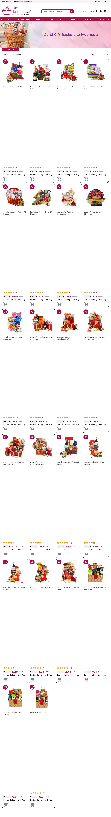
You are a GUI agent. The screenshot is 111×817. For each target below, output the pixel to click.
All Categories (7, 19)
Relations (39, 19)
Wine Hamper (71, 19)
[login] (97, 11)
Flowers (87, 19)
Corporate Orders (101, 1)
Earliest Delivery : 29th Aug (14, 175)
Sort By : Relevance (97, 55)
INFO (10, 50)
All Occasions (23, 19)
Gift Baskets (56, 19)
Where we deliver (103, 19)
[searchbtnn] (72, 11)
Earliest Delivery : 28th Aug (41, 175)
